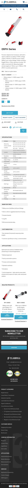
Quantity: (4, 98)
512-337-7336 (16, 365)
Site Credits (4, 448)
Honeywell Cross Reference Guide (12, 414)
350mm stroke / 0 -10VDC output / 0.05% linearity (15, 81)
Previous (25, 285)
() (25, 2)
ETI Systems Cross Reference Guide (13, 411)
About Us (3, 440)
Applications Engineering (7, 472)
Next (27, 285)
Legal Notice (4, 446)
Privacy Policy (4, 443)
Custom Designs (5, 475)
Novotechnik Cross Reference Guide (13, 417)
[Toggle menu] (2, 2)
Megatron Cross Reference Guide (12, 419)
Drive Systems (4, 464)
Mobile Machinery (5, 459)
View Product (7, 315)
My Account (4, 433)
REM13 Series (21, 302)
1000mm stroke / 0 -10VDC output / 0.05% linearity (15, 89)
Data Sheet (7, 122)
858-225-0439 (15, 368)
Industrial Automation (6, 456)
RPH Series (7, 302)
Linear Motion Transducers (7, 395)
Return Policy (4, 430)
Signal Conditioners (6, 403)
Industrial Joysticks (5, 398)
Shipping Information (6, 427)
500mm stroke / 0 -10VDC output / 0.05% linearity (15, 85)
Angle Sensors (4, 392)
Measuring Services (6, 462)
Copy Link (18, 127)
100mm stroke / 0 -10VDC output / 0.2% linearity (13, 78)
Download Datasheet (6, 319)
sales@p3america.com (15, 362)
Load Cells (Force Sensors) (7, 400)
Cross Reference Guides (7, 406)
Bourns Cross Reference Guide (11, 408)
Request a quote (7, 117)
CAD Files (20, 122)
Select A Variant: (9, 74)
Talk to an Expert (20, 117)
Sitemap (25, 483)
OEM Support (4, 477)
